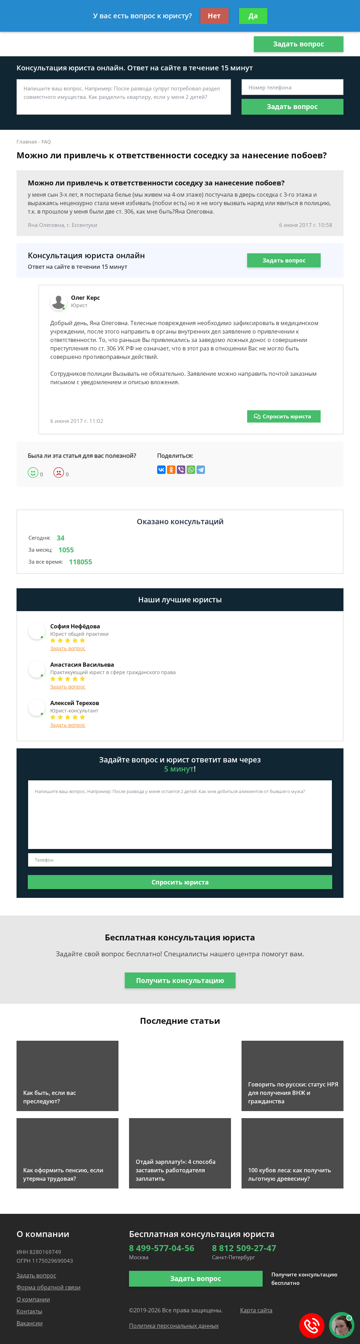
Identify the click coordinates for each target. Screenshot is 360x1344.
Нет (214, 15)
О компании (33, 1299)
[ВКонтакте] (161, 469)
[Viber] (181, 469)
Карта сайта (256, 1310)
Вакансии (30, 1323)
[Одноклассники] (171, 469)
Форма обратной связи (49, 1287)
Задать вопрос (298, 44)
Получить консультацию (180, 980)
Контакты (29, 1311)
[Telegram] (201, 469)
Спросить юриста (287, 416)
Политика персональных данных (174, 1326)
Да (253, 15)
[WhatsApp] (191, 469)
